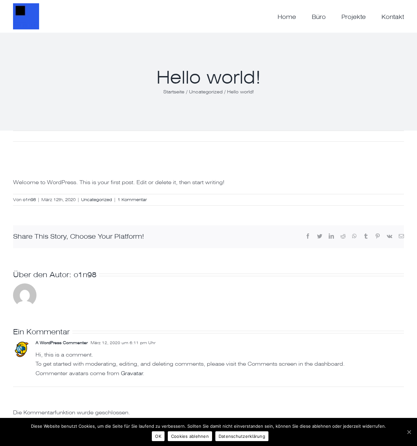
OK (158, 436)
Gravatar (132, 373)
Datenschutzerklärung (242, 436)
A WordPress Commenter (62, 343)
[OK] (409, 432)
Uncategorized (96, 199)
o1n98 (29, 199)
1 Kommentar (132, 199)
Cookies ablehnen (190, 436)
